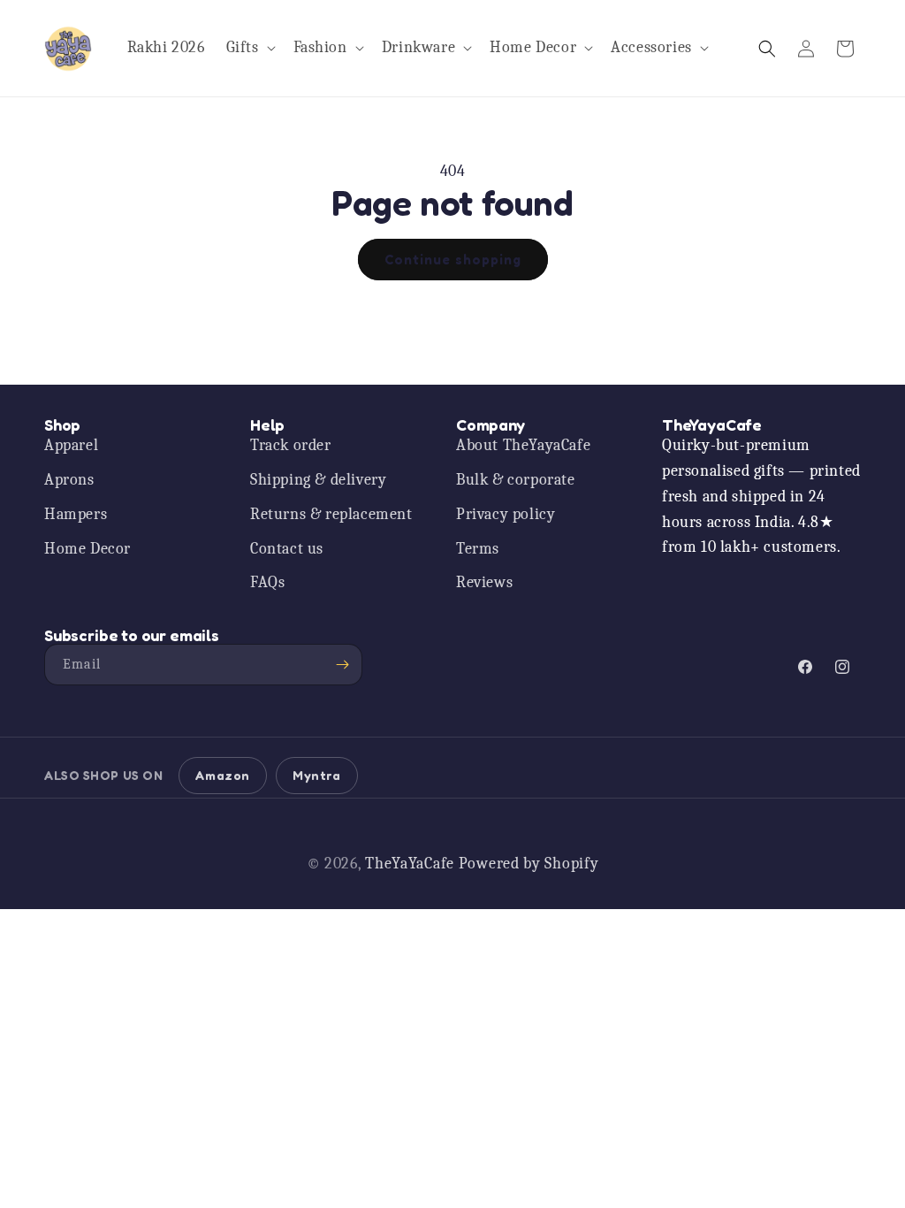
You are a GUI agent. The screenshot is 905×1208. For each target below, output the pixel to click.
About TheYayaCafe (523, 445)
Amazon (222, 775)
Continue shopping (452, 259)
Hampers (75, 514)
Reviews (484, 582)
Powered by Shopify (529, 863)
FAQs (267, 582)
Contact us (286, 548)
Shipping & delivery (318, 479)
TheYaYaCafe (409, 863)
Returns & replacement (331, 514)
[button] (249, 48)
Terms (477, 548)
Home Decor (87, 548)
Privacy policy (505, 514)
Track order (290, 445)
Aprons (69, 479)
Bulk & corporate (515, 479)
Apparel (71, 445)
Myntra (317, 775)
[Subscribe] (342, 664)
